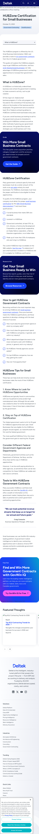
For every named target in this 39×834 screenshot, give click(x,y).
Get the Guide (12, 164)
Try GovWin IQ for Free (16, 593)
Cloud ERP (6, 712)
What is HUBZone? (11, 42)
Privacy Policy (9, 815)
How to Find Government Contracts (14, 766)
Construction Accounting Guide (12, 773)
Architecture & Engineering (11, 739)
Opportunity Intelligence (10, 715)
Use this (16, 248)
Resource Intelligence (9, 720)
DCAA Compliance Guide (10, 771)
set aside (14, 187)
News (4, 795)
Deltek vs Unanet (8, 776)
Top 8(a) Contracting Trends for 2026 (18, 624)
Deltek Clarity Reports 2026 (11, 759)
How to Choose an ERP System (12, 764)
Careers (5, 793)
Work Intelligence (8, 722)
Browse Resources (14, 286)
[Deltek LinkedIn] (13, 692)
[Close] (30, 800)
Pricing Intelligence (8, 717)
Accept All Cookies (16, 830)
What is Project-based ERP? (11, 761)
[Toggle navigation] (34, 3)
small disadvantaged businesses (14, 68)
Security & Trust (8, 790)
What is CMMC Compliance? (11, 768)
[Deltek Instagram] (26, 692)
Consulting (6, 744)
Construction (7, 742)
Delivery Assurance (9, 725)
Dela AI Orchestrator (9, 710)
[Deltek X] (17, 692)
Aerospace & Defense (9, 737)
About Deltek (7, 788)
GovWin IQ (23, 490)
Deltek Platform (7, 707)
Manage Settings (16, 819)
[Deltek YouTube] (21, 692)
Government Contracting (11, 27)
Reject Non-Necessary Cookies (16, 825)
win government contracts (25, 56)
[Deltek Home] (8, 3)
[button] (10, 649)
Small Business (26, 27)
